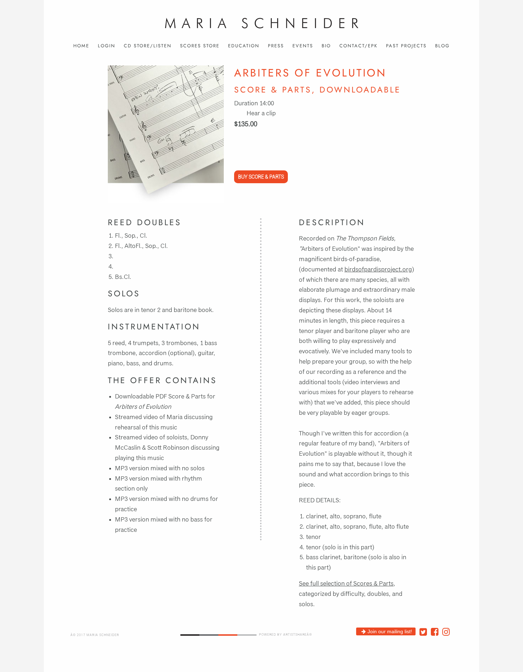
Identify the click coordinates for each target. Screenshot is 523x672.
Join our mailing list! (390, 631)
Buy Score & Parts (261, 177)
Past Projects (406, 45)
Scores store (200, 45)
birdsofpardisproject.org (378, 269)
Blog (442, 45)
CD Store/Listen (147, 45)
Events (302, 45)
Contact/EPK (358, 45)
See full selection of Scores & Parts (346, 584)
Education (243, 45)
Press (276, 45)
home (81, 45)
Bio (326, 45)
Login (106, 45)
